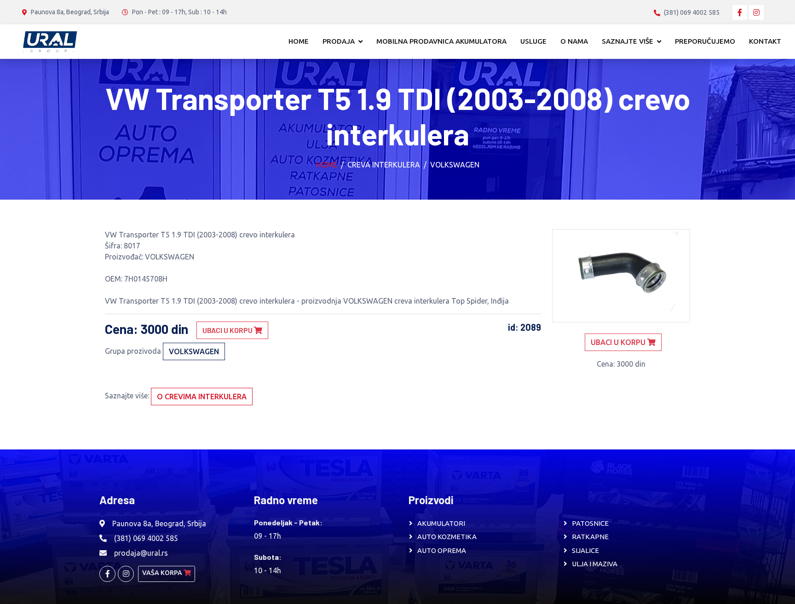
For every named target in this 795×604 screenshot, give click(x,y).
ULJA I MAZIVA (594, 564)
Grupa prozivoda (133, 351)
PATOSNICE (590, 523)
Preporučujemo (705, 41)
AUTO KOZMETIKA (447, 537)
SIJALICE (585, 550)
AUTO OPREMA (441, 550)
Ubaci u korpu (228, 330)
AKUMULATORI (441, 523)
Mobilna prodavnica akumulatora (441, 41)
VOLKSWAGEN (454, 165)
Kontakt (765, 41)
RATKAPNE (590, 537)
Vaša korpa (163, 572)
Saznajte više (627, 41)
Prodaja (339, 41)
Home (298, 41)
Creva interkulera (383, 165)
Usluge (533, 41)
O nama (574, 41)
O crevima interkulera (202, 396)
